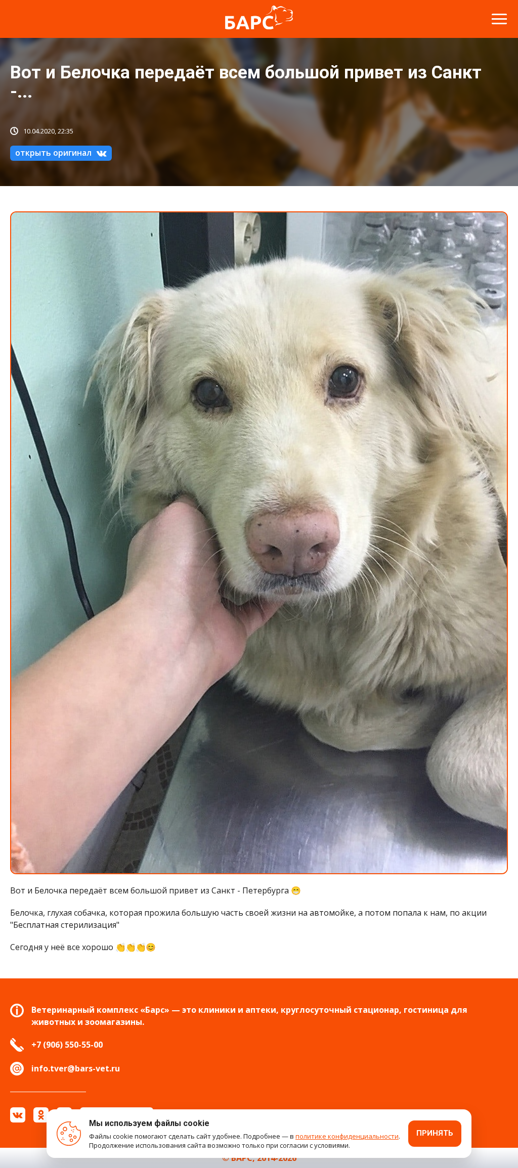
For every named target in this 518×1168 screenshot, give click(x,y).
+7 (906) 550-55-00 (67, 1045)
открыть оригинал (53, 152)
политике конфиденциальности (347, 1136)
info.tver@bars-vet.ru (75, 1068)
